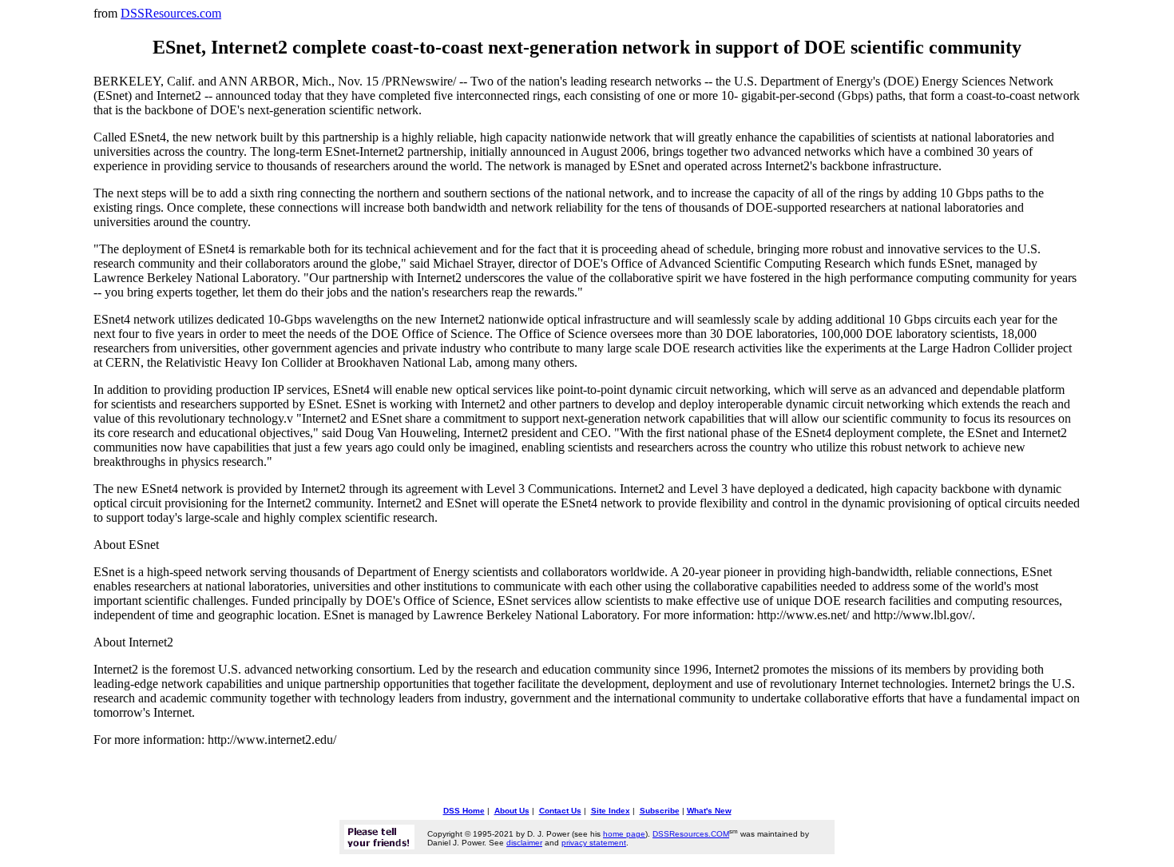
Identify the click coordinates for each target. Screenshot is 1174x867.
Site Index (610, 810)
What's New (709, 810)
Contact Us (560, 810)
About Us (511, 810)
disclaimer (524, 842)
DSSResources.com (171, 13)
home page (624, 833)
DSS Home (464, 810)
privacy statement (593, 842)
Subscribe (660, 810)
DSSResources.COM (690, 833)
